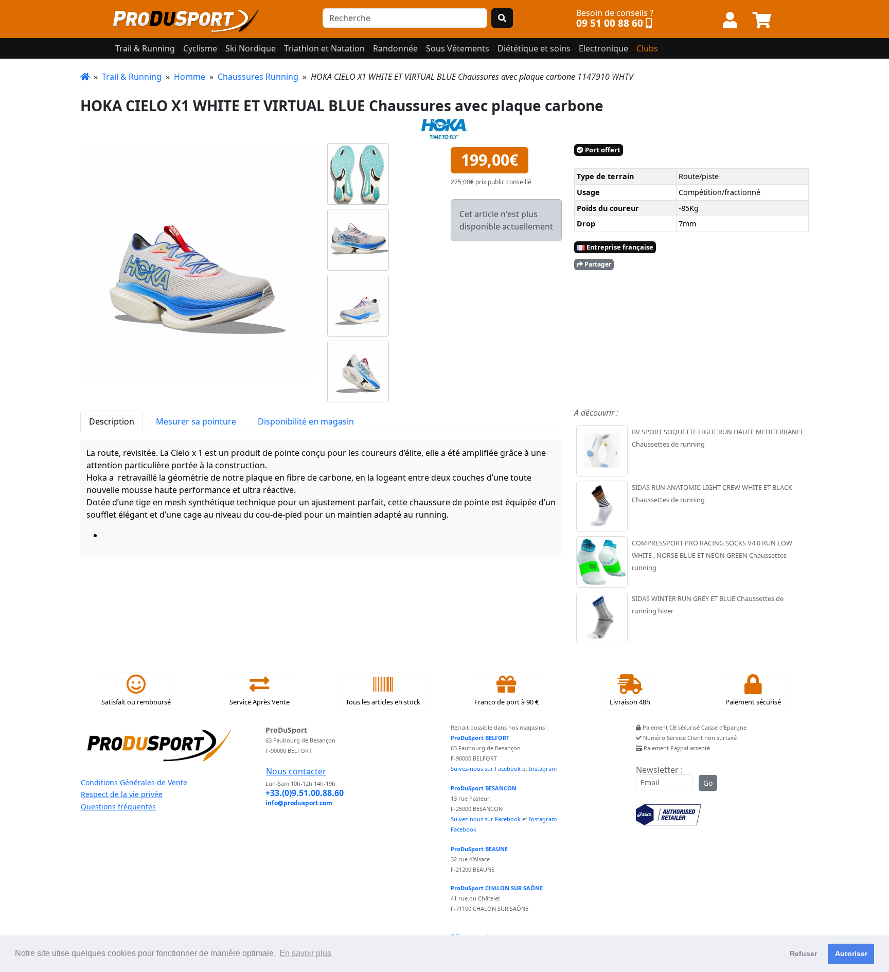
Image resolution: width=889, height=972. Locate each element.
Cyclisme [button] (200, 48)
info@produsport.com (298, 803)
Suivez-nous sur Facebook (486, 768)
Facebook (463, 829)
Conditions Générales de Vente (134, 782)
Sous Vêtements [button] (457, 48)
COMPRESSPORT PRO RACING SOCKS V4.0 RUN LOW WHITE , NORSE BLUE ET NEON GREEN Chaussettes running (712, 555)
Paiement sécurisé (753, 701)
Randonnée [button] (395, 48)
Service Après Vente (259, 701)
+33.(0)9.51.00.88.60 (304, 793)
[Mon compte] (730, 20)
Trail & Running (132, 76)
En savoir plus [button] (305, 953)
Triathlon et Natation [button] (324, 48)
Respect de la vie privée (122, 794)
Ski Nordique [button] (250, 48)
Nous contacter (296, 771)
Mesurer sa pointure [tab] (196, 421)
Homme (189, 76)
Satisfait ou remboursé (136, 701)
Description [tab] (111, 421)
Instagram (543, 768)
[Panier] (762, 20)
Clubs (647, 48)
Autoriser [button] (851, 953)
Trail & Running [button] (145, 48)
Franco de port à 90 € (506, 701)
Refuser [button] (803, 953)
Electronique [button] (603, 48)
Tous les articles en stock (383, 701)
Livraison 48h (630, 701)
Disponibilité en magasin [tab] (306, 421)
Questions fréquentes (118, 806)
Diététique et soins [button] (534, 48)
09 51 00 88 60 (609, 23)
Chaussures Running (258, 76)
